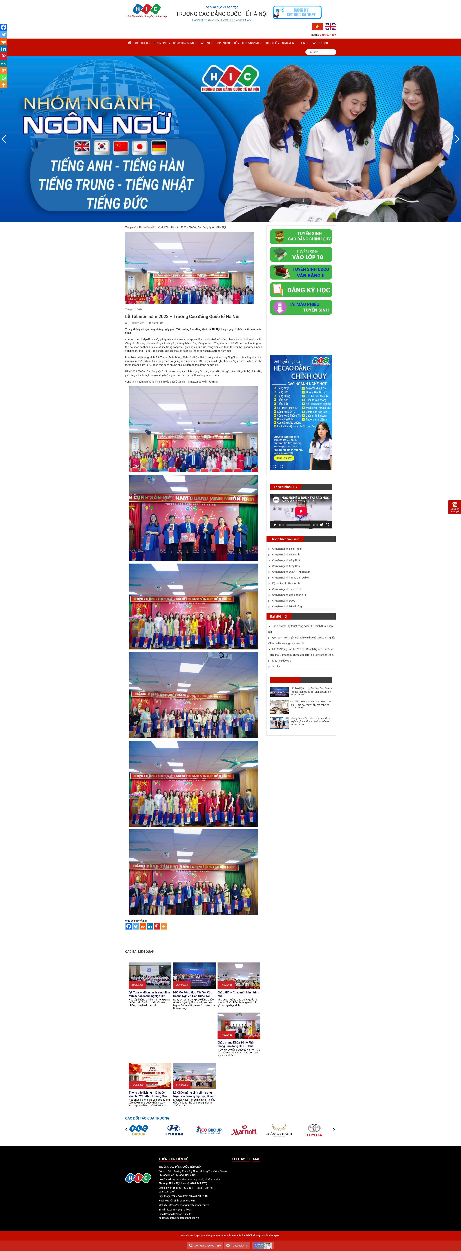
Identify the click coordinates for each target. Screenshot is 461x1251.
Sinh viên (288, 43)
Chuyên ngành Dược (283, 600)
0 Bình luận (157, 323)
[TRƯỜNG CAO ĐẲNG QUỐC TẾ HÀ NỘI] (129, 43)
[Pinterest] (157, 926)
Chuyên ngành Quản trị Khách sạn (291, 571)
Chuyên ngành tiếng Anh (286, 554)
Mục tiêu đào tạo (281, 660)
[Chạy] (275, 525)
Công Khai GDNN (183, 43)
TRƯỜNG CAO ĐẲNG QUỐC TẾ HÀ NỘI (222, 14)
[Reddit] (143, 926)
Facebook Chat (240, 1245)
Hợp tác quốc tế (226, 43)
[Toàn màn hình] (327, 525)
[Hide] (1, 91)
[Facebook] (129, 926)
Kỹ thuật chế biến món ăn (286, 583)
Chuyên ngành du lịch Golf (286, 589)
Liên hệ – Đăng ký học (314, 43)
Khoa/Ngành (250, 43)
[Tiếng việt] (317, 26)
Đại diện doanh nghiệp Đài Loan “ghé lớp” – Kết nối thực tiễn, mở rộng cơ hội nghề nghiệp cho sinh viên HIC (310, 704)
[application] (301, 511)
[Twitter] (136, 926)
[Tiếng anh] (330, 26)
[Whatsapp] (3, 77)
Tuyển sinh (160, 43)
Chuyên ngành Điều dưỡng (287, 606)
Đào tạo (205, 43)
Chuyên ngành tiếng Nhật (286, 560)
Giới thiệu (141, 43)
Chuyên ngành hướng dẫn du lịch (290, 577)
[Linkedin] (150, 926)
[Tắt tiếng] (321, 525)
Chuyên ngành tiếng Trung (287, 548)
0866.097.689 (328, 34)
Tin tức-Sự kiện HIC (149, 227)
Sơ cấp (276, 666)
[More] (164, 926)
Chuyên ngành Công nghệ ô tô (289, 594)
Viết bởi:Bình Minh (136, 323)
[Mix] (3, 70)
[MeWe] (3, 63)
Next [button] (456, 139)
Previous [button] (4, 139)
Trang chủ (130, 227)
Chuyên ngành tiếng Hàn (286, 566)
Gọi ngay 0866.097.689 (207, 1245)
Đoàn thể (271, 43)
